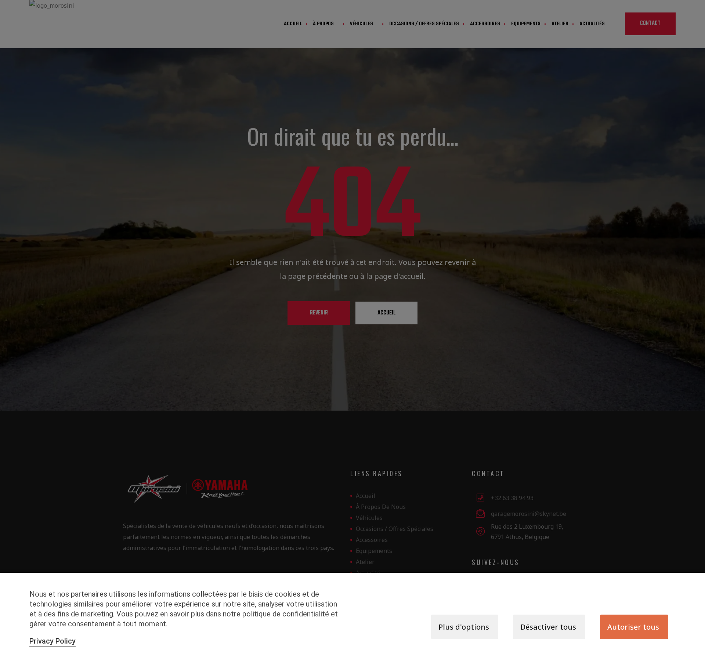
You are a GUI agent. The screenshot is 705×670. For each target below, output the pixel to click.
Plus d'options (463, 627)
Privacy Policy (52, 641)
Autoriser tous (633, 627)
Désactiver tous (548, 627)
